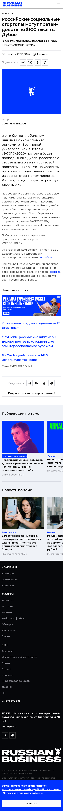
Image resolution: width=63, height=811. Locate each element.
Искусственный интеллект (19, 657)
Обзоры (7, 624)
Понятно (31, 803)
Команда (8, 573)
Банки (6, 663)
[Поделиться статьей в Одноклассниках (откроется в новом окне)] (38, 62)
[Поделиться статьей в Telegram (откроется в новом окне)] (23, 62)
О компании (10, 579)
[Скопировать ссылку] (45, 62)
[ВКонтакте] (12, 735)
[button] (58, 4)
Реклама (7, 651)
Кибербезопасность (16, 681)
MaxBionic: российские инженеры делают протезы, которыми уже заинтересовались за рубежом (29, 342)
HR (3, 693)
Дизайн (7, 687)
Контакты (8, 585)
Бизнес (6, 669)
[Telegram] (5, 735)
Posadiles (54, 272)
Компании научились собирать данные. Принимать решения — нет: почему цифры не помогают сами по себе (22, 465)
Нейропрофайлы (13, 618)
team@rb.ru (9, 726)
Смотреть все (11, 701)
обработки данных (48, 789)
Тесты (6, 636)
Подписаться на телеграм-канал (30, 393)
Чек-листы (9, 630)
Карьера (7, 675)
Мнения (7, 612)
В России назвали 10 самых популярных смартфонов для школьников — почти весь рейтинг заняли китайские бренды (21, 543)
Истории (7, 606)
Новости (7, 13)
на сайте (46, 257)
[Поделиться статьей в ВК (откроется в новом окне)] (30, 62)
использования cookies (17, 789)
